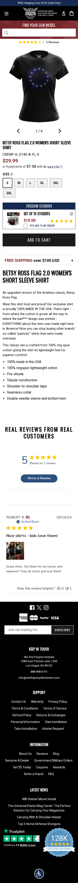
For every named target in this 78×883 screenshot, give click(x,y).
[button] (39, 166)
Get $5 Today (22, 767)
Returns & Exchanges (50, 715)
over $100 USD (32, 260)
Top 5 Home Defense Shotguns (39, 824)
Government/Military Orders (53, 760)
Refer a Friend (33, 774)
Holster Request (53, 728)
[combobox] (39, 33)
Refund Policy (22, 715)
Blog (56, 753)
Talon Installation (25, 728)
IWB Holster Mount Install (39, 799)
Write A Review (39, 478)
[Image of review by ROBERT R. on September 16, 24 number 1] (15, 551)
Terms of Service (55, 708)
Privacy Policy (58, 701)
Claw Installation (56, 722)
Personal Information (25, 722)
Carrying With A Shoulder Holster (39, 817)
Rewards (59, 767)
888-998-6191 (39, 671)
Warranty (37, 701)
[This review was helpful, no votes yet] (58, 588)
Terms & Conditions (24, 708)
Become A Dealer (17, 760)
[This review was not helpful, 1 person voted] (66, 588)
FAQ (51, 774)
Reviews (42, 753)
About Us (25, 753)
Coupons (42, 767)
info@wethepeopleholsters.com (39, 677)
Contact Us (18, 701)
